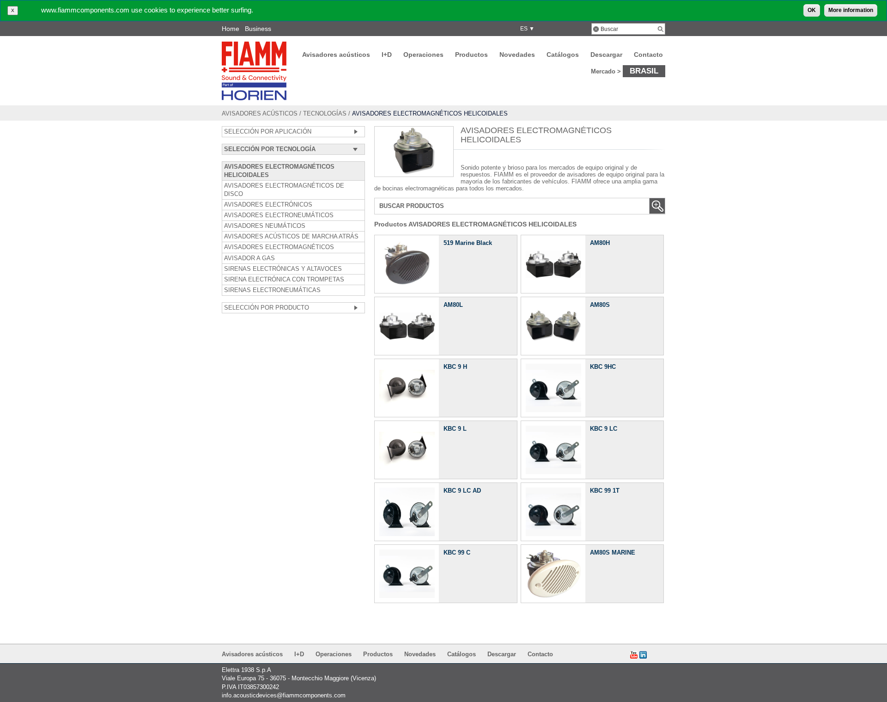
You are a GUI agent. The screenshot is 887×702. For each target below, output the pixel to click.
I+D (387, 54)
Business (258, 28)
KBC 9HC (603, 366)
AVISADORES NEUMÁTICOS (264, 226)
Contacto (648, 54)
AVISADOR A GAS (249, 258)
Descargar (606, 54)
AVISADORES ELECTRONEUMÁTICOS (279, 215)
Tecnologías (324, 113)
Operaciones (423, 54)
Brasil (644, 70)
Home (230, 28)
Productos (471, 54)
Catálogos (563, 54)
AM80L (453, 304)
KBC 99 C (457, 552)
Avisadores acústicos (336, 54)
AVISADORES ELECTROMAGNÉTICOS (279, 247)
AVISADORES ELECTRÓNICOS (268, 204)
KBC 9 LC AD (462, 490)
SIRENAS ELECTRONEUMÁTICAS (272, 290)
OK (812, 10)
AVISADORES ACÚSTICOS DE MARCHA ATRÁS (291, 236)
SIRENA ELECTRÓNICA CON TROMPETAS (284, 279)
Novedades (517, 54)
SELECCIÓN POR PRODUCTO (266, 308)
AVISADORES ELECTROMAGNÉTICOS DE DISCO (284, 190)
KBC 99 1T (605, 490)
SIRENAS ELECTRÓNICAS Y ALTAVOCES (283, 269)
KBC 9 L (455, 428)
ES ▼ (526, 28)
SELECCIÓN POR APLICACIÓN (267, 131)
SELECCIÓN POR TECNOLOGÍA (270, 149)
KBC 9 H (455, 366)
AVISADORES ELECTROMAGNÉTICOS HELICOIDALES (279, 171)
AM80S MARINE (612, 552)
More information (850, 10)
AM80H (600, 242)
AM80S (600, 304)
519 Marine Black (468, 242)
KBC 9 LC (603, 428)
